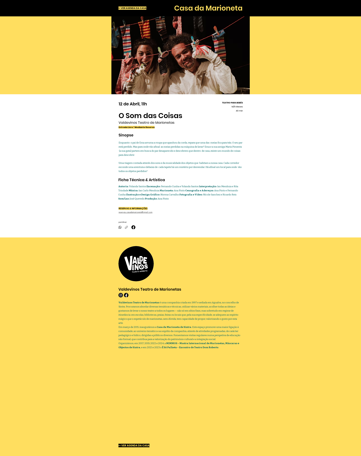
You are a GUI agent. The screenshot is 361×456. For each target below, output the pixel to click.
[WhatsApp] (120, 227)
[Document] (133, 227)
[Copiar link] (126, 227)
